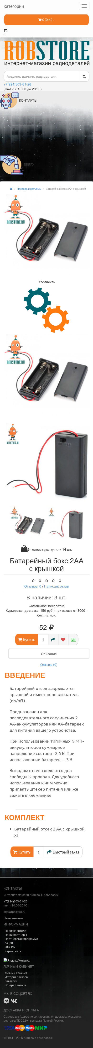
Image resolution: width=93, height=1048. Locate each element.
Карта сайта (13, 951)
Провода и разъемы (29, 188)
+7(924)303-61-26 (17, 84)
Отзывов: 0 (32, 586)
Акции (9, 943)
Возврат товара (15, 985)
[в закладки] (63, 639)
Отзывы (10, 947)
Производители (15, 931)
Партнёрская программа (21, 939)
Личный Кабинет (16, 973)
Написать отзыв (56, 586)
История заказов (16, 977)
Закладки (11, 981)
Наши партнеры (16, 935)
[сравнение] (73, 639)
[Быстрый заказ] (53, 639)
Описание (49, 653)
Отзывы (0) (48, 664)
